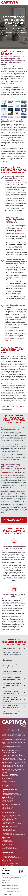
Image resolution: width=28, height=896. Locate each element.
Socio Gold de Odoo (8, 820)
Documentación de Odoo (9, 798)
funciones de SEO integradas (14, 267)
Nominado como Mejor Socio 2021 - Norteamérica (14, 768)
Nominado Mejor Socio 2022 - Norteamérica (13, 766)
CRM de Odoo (6, 805)
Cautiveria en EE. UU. (8, 778)
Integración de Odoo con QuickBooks (11, 804)
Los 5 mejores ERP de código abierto (11, 865)
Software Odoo (6, 845)
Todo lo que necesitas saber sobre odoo (12, 794)
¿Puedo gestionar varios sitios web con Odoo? (12, 659)
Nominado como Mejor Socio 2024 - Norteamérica (14, 762)
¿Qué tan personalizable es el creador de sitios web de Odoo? (12, 672)
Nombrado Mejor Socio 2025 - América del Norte (14, 759)
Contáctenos (6, 785)
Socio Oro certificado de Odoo (10, 752)
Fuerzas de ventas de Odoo (9, 809)
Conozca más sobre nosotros (10, 784)
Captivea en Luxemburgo (9, 781)
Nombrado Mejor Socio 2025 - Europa (11, 758)
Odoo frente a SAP (7, 816)
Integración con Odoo (8, 829)
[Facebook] (4, 730)
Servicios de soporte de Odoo (10, 848)
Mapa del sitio (6, 786)
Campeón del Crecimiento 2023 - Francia (12, 763)
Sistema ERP (8, 340)
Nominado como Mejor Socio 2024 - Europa (13, 761)
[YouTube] (18, 730)
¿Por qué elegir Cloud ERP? (9, 859)
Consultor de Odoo (7, 827)
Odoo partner (17, 735)
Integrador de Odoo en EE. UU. (10, 825)
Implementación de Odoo (9, 830)
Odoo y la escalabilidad (8, 800)
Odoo (2, 148)
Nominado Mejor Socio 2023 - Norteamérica (13, 765)
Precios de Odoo (7, 797)
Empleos (5, 782)
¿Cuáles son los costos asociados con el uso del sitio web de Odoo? (12, 699)
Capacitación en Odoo (8, 841)
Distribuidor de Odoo (8, 844)
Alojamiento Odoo (7, 837)
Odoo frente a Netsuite (8, 819)
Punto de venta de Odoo (8, 814)
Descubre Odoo (7, 791)
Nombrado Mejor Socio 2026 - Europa (11, 756)
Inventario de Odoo (7, 808)
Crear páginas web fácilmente (15, 125)
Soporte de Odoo (7, 840)
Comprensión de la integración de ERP (12, 857)
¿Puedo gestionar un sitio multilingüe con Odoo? (10, 666)
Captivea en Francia (7, 779)
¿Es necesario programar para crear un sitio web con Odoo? (12, 692)
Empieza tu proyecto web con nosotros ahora (14, 520)
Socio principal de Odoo (8, 822)
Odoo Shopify (6, 803)
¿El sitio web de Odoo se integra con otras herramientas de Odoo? (12, 685)
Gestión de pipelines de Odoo (10, 812)
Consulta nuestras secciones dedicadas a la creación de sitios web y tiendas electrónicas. (13, 408)
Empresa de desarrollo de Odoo (10, 850)
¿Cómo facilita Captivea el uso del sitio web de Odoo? (12, 712)
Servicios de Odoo (7, 843)
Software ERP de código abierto (10, 863)
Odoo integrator (10, 732)
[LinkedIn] (13, 730)
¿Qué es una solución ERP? (9, 856)
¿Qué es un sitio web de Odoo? (12, 648)
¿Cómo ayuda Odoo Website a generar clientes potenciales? (12, 653)
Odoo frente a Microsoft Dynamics (11, 818)
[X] (9, 730)
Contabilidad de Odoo (8, 807)
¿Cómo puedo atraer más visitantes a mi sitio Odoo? (11, 706)
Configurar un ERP (7, 860)
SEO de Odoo (6, 838)
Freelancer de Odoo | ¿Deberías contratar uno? (14, 834)
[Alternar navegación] (25, 2)
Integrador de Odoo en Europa (10, 826)
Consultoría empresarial (8, 777)
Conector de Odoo (7, 801)
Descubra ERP (6, 854)
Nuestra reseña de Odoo (9, 847)
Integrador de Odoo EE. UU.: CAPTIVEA (12, 823)
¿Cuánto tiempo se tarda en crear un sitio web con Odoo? (12, 678)
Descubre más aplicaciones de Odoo (11, 815)
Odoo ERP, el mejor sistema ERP (10, 793)
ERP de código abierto (8, 861)
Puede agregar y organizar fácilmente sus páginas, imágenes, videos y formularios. (14, 231)
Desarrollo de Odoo (7, 833)
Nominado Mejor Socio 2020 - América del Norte (14, 769)
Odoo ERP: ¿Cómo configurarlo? (10, 796)
